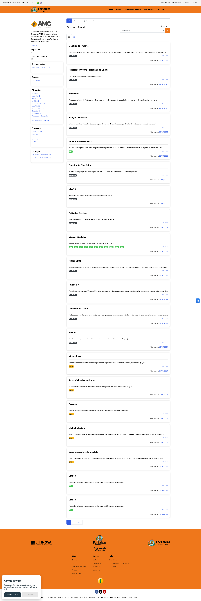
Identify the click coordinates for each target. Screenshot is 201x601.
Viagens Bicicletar (77, 237)
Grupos (75, 570)
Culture (95, 560)
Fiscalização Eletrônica (80, 165)
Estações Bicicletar (78, 117)
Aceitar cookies (12, 595)
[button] (27, 3)
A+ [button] (34, 3)
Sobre (118, 9)
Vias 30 (72, 499)
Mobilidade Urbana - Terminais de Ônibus (88, 69)
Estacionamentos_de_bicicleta (83, 452)
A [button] (32, 3)
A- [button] (30, 3)
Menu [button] (18, 3)
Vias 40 (72, 475)
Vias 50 (72, 189)
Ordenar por (165, 26)
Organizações (149, 9)
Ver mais (165, 55)
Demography (97, 563)
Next (79, 522)
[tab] (69, 37)
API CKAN (113, 566)
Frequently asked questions (119, 563)
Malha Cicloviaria (77, 428)
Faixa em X (74, 284)
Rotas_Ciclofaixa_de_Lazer (82, 380)
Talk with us (113, 560)
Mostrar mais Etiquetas (40, 120)
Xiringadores (75, 356)
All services (186, 3)
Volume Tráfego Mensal (80, 141)
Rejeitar (30, 595)
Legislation (194, 3)
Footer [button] (23, 3)
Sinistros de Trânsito (79, 46)
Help (160, 9)
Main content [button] (7, 3)
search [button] (14, 3)
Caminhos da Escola (78, 308)
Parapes (73, 404)
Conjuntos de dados (132, 9)
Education (96, 570)
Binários (73, 332)
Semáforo (74, 93)
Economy (96, 566)
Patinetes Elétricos (78, 213)
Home (110, 9)
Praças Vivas (75, 260)
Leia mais (34, 46)
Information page (166, 3)
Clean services (176, 3)
